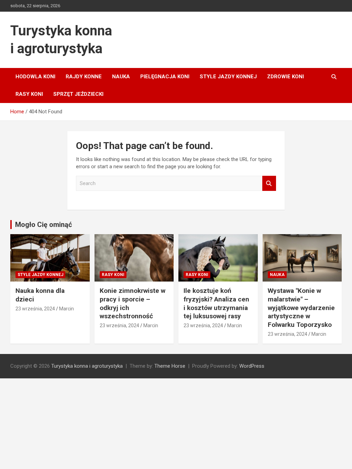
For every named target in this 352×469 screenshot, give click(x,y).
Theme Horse (169, 366)
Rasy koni (29, 94)
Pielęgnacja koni (164, 76)
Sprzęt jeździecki (78, 94)
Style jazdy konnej (228, 76)
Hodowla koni (35, 76)
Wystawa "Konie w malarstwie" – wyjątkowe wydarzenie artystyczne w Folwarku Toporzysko (301, 308)
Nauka (121, 76)
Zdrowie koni (285, 76)
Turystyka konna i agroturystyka (87, 366)
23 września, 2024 (35, 308)
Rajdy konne (84, 76)
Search (269, 183)
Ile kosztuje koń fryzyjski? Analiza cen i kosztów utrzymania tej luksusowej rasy (216, 303)
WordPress (251, 366)
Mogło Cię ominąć (43, 224)
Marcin (66, 308)
